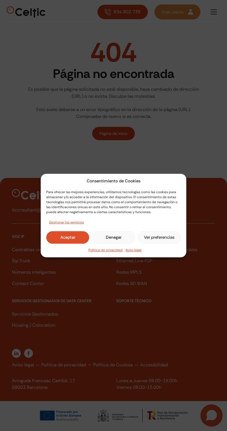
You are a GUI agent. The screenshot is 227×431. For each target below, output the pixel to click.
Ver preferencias (159, 237)
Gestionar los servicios (66, 222)
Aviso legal (133, 250)
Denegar (114, 237)
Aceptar (67, 237)
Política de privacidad (105, 250)
